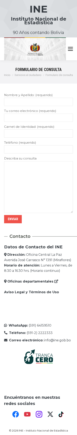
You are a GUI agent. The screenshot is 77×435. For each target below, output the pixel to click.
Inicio (7, 75)
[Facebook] (15, 414)
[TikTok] (61, 414)
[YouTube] (27, 414)
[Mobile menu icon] (70, 49)
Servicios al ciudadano (28, 75)
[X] (50, 414)
